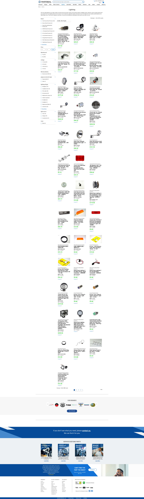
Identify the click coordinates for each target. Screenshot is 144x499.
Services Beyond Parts (72, 441)
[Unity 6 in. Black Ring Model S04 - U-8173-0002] (64, 342)
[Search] (83, 2)
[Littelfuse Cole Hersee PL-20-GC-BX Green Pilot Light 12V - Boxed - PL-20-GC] (80, 55)
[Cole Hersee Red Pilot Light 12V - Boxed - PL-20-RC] (64, 55)
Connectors (45, 106)
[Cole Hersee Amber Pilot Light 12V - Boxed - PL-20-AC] (96, 81)
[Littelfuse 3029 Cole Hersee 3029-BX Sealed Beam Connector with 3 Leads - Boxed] (64, 367)
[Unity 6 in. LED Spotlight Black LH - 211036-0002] (64, 105)
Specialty (75, 4)
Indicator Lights (45, 97)
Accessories (45, 93)
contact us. (86, 431)
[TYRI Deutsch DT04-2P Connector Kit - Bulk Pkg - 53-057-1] (64, 158)
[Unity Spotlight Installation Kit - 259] (64, 134)
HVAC (50, 4)
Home (42, 481)
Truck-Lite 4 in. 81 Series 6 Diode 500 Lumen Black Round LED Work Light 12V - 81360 (63, 297)
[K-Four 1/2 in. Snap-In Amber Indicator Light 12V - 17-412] (96, 287)
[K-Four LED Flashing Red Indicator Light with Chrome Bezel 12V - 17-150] (64, 261)
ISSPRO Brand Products (47, 28)
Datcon (63, 489)
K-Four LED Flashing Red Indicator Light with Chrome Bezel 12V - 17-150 (64, 271)
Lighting (63, 4)
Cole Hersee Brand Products (48, 20)
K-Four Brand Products (47, 33)
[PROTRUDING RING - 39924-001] (64, 239)
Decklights (44, 102)
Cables (93, 4)
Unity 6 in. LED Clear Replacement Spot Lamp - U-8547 (63, 89)
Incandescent (45, 118)
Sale (89, 4)
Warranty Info (53, 489)
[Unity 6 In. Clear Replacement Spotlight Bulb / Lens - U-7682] (96, 27)
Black (44, 123)
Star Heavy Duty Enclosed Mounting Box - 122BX (63, 221)
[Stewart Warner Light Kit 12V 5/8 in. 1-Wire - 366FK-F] (80, 342)
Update (53, 49)
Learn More (46, 460)
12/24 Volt (45, 66)
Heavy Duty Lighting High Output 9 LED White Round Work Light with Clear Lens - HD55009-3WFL (80, 325)
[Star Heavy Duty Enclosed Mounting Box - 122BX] (64, 212)
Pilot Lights (45, 91)
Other (44, 81)
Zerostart (64, 487)
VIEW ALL (64, 491)
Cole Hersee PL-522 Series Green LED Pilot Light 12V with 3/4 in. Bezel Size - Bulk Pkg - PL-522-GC (96, 322)
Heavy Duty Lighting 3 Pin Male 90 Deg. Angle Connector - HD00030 (80, 272)
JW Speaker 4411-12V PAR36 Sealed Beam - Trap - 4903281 (95, 167)
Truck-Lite (64, 490)
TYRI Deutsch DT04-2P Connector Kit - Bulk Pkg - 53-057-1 (64, 167)
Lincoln (63, 486)
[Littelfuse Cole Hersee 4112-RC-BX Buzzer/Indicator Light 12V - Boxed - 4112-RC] (96, 55)
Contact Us (92, 469)
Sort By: (58, 20)
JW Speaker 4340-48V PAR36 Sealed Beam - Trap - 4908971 (64, 193)
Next (101, 389)
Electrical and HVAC (46, 73)
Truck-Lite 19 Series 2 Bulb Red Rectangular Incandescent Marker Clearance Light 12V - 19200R (95, 222)
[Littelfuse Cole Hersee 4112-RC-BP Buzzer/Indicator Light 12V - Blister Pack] (80, 105)
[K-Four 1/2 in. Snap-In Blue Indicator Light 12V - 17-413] (80, 287)
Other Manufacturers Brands (48, 39)
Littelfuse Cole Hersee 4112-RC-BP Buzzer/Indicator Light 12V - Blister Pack (80, 114)
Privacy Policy (71, 498)
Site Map (85, 498)
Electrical (40, 4)
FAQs (52, 485)
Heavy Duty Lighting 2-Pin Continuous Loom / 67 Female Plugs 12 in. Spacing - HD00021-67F (96, 196)
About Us (103, 4)
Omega (63, 483)
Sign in (100, 2)
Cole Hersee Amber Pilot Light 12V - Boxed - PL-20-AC (96, 89)
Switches (85, 4)
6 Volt (44, 68)
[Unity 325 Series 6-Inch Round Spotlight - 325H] (96, 134)
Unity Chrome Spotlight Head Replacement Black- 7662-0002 (80, 36)
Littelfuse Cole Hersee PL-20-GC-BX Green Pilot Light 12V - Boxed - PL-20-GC (80, 64)
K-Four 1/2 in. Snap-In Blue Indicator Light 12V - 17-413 (79, 296)
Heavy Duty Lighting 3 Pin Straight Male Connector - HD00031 (95, 272)
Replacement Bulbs (46, 104)
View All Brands (72, 410)
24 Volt (44, 64)
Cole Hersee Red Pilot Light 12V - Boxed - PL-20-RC (64, 64)
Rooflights (44, 99)
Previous (48, 404)
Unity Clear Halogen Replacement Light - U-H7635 (80, 143)
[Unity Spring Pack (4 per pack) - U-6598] (96, 342)
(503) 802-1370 (101, 0)
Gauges (45, 4)
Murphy (63, 485)
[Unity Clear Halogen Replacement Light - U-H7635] (80, 134)
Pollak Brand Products (47, 42)
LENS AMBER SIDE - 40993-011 (79, 247)
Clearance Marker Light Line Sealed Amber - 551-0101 (78, 221)
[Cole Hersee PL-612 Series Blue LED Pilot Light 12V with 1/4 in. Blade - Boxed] (80, 184)
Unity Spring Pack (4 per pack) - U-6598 (95, 350)
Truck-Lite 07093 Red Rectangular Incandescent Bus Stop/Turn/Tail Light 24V (79, 168)
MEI (62, 482)
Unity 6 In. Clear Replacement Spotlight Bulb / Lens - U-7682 (96, 36)
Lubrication (68, 4)
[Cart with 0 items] (103, 2)
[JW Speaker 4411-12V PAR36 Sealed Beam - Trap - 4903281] (96, 158)
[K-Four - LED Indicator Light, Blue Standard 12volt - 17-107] (96, 239)
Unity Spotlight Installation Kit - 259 (63, 142)
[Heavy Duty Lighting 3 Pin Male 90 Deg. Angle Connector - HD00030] (80, 261)
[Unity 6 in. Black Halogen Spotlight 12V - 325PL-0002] (80, 81)
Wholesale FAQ (54, 490)
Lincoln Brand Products (47, 35)
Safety (79, 4)
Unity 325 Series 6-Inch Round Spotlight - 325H (96, 142)
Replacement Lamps (47, 95)
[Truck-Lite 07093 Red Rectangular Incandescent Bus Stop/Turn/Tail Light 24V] (80, 158)
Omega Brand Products (47, 37)
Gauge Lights (45, 79)
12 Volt (44, 62)
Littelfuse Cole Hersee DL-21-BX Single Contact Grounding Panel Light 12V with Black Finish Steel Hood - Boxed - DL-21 (64, 38)
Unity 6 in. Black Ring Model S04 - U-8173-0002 (63, 351)
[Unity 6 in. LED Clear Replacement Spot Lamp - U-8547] (64, 81)
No (44, 56)
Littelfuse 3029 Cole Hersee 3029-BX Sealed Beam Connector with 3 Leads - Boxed (63, 377)
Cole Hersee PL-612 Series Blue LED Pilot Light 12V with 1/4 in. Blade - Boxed (79, 193)
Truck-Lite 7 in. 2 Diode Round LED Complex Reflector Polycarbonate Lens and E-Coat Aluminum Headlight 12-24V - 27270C (96, 116)
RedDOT (63, 481)
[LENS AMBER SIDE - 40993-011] (80, 239)
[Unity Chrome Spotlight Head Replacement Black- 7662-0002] (80, 27)
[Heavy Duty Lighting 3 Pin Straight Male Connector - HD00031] (96, 261)
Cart (52, 482)
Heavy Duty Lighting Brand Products (47, 26)
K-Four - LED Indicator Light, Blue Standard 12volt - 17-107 (95, 248)
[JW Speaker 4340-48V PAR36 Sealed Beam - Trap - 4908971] (64, 184)
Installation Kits (46, 88)
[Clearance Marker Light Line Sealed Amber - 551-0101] (80, 212)
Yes (44, 54)
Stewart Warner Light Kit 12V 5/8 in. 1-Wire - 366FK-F (80, 351)
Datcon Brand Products (47, 23)
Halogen (44, 115)
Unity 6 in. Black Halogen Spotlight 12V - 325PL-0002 (80, 89)
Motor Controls (56, 4)
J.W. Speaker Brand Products (48, 31)
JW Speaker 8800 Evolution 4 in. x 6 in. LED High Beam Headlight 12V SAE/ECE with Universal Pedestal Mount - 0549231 (64, 324)
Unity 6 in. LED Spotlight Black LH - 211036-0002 (63, 113)
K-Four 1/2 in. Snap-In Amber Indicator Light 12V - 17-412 (95, 296)
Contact (98, 4)
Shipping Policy (54, 486)
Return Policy (53, 487)
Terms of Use (78, 498)
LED (44, 113)
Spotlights (45, 86)
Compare (59, 47)
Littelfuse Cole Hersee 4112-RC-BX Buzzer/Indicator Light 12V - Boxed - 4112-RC (96, 64)
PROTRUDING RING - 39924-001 (63, 247)
